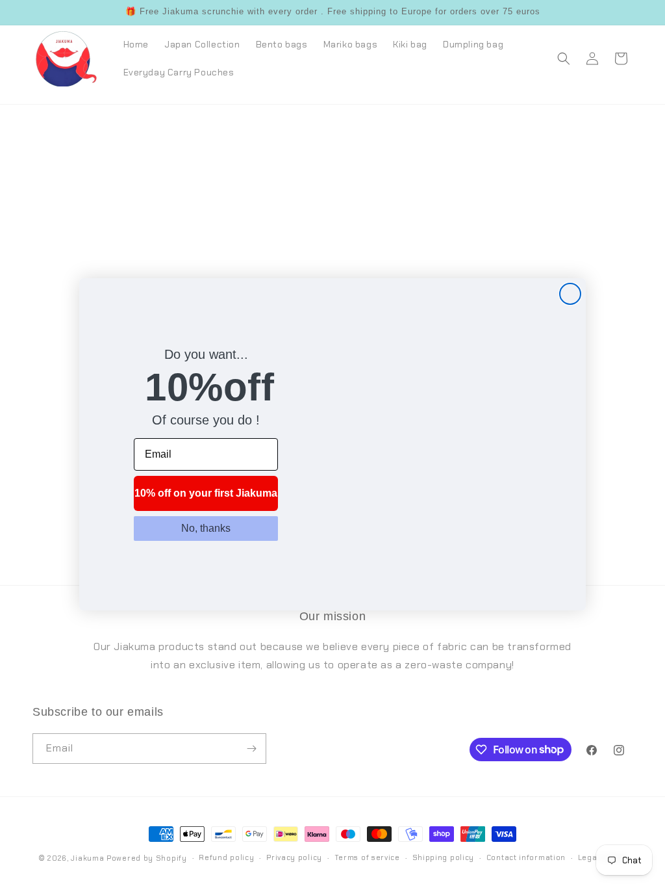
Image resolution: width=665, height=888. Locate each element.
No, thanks (206, 528)
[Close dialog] (570, 293)
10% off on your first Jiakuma (205, 493)
